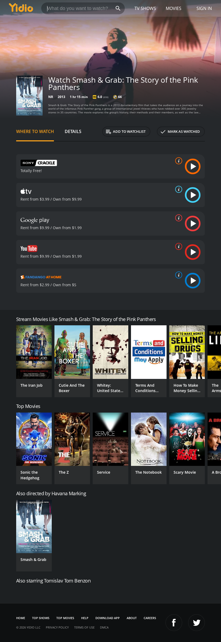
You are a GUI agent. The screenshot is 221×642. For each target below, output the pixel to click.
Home (20, 618)
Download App (107, 618)
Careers (150, 618)
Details (73, 131)
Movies (173, 8)
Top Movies (65, 618)
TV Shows (145, 8)
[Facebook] (173, 622)
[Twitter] (196, 622)
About (132, 618)
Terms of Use (84, 627)
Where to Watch (35, 131)
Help (84, 618)
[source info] (177, 160)
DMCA (104, 627)
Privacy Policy (57, 627)
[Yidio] (21, 8)
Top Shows (40, 618)
